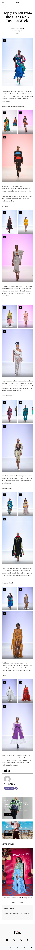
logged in (15, 913)
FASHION (17, 33)
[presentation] (5, 874)
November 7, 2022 (22, 830)
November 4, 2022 (17, 31)
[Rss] (28, 939)
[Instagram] (21, 939)
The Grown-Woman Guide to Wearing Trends (17, 898)
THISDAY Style (19, 29)
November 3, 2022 (22, 810)
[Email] (16, 788)
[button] (12, 902)
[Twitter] (14, 939)
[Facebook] (7, 939)
